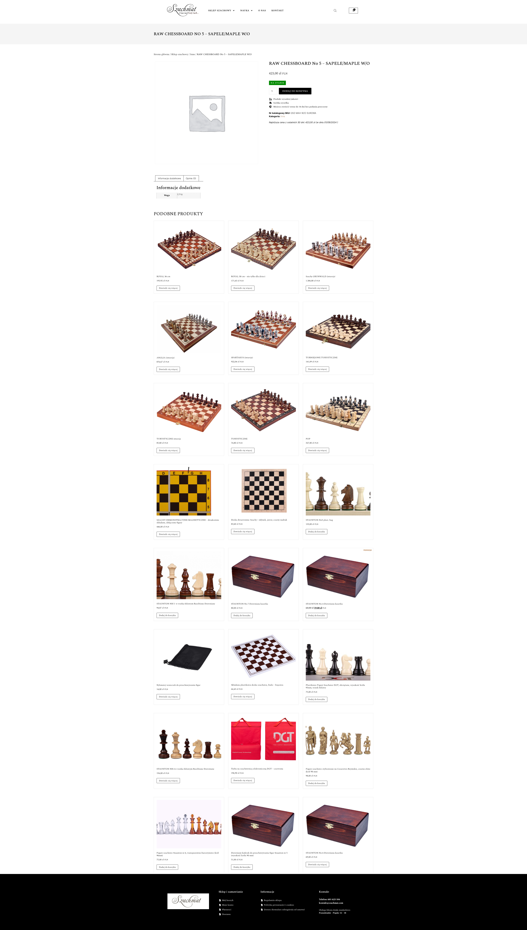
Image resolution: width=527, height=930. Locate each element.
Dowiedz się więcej (168, 288)
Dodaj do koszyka (295, 91)
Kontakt (277, 10)
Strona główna (161, 54)
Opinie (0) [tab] (191, 178)
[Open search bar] (335, 10)
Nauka (244, 10)
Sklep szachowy (219, 10)
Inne (192, 54)
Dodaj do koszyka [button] (316, 531)
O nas (262, 10)
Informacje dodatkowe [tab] (169, 178)
